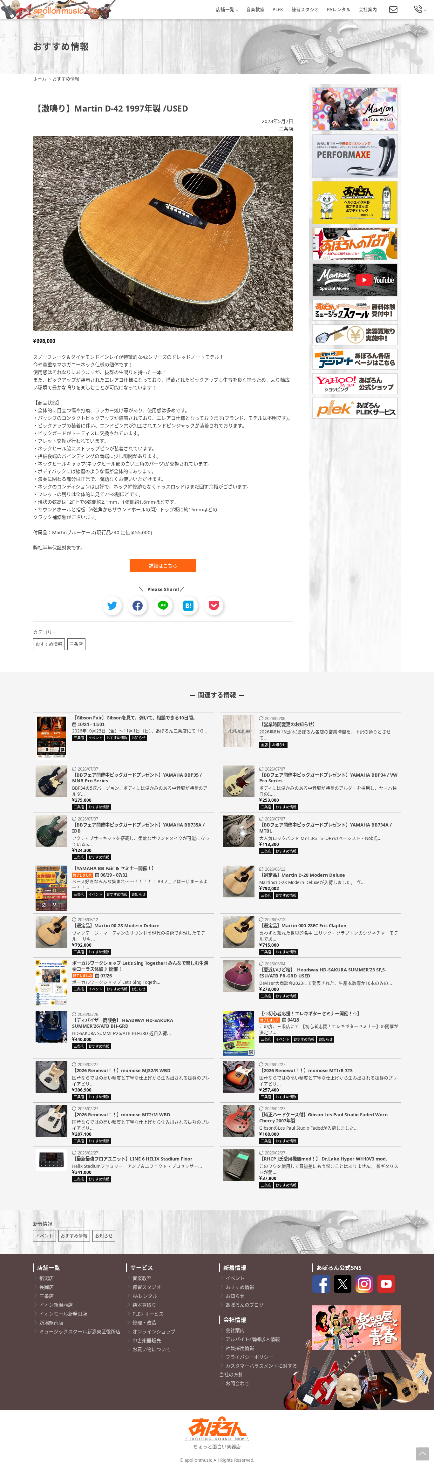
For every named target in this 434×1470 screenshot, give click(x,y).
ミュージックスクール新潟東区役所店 (79, 1331)
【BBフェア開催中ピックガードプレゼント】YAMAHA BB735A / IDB (138, 828)
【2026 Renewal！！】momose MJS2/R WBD (121, 1070)
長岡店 (46, 1287)
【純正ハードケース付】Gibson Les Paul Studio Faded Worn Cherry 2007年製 (323, 1118)
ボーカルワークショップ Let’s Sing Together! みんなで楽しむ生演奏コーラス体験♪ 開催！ (140, 966)
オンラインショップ (153, 1331)
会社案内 (368, 9)
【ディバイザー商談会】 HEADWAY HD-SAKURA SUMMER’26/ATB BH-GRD (122, 1023)
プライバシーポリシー (249, 1357)
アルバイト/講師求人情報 (253, 1339)
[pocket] (214, 606)
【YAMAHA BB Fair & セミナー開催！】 (114, 868)
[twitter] (112, 606)
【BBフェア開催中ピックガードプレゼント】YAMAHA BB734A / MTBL (325, 828)
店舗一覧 (225, 9)
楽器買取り (144, 1305)
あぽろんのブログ (245, 1305)
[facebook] (137, 606)
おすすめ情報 (49, 644)
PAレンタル (338, 9)
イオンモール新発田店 (63, 1313)
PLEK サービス (148, 1313)
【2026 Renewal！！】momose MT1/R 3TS (306, 1070)
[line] (163, 606)
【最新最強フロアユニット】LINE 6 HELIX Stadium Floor (132, 1159)
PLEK (278, 9)
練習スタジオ (305, 9)
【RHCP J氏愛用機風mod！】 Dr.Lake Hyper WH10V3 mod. (323, 1159)
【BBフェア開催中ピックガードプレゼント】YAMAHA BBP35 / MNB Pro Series (137, 778)
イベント (44, 1236)
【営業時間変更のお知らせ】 (288, 724)
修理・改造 (144, 1322)
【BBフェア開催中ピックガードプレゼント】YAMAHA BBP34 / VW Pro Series (328, 778)
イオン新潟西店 (56, 1305)
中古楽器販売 (146, 1340)
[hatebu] (188, 606)
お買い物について (151, 1349)
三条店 (286, 129)
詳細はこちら (163, 565)
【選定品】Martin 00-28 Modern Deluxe (115, 925)
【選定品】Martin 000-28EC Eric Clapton (302, 925)
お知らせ (104, 1236)
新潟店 (46, 1278)
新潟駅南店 (51, 1322)
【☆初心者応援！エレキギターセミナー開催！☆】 (310, 1014)
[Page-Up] (422, 1453)
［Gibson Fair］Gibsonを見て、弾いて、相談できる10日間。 (134, 718)
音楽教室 (255, 9)
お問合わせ (237, 1383)
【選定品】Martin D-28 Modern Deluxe (302, 875)
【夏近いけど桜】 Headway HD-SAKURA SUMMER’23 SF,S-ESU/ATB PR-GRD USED (322, 973)
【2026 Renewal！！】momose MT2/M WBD (121, 1115)
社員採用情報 (240, 1348)
